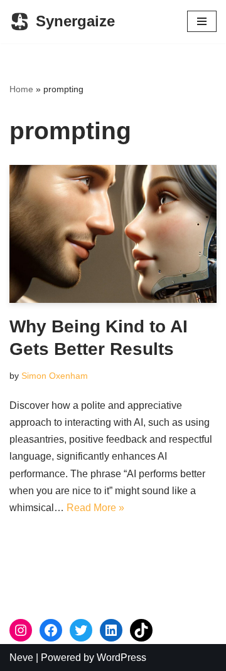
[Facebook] (51, 630)
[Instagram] (20, 630)
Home (21, 89)
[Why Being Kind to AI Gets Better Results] (113, 234)
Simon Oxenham (54, 376)
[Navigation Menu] (202, 21)
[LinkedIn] (111, 630)
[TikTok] (141, 630)
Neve (21, 657)
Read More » (95, 507)
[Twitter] (81, 630)
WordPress (121, 657)
